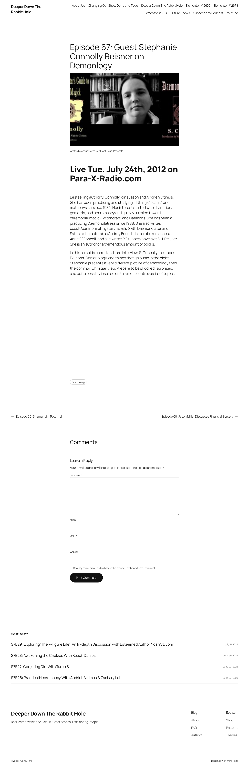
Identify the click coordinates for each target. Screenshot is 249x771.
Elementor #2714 (156, 13)
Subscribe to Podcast (208, 13)
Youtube (232, 13)
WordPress (232, 760)
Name (74, 519)
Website (74, 551)
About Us (78, 5)
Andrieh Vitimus (89, 151)
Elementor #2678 (226, 5)
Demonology (78, 382)
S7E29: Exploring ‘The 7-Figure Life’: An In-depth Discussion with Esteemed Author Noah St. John (92, 644)
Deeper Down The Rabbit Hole (26, 9)
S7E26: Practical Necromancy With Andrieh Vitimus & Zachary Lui (65, 678)
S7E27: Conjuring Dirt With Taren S (40, 667)
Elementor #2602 (198, 5)
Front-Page (106, 151)
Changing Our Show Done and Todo (113, 5)
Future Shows (180, 13)
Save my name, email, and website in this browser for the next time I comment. (114, 568)
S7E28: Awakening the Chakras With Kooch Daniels (53, 655)
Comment (76, 475)
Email (73, 535)
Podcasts (118, 151)
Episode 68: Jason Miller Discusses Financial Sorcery (197, 416)
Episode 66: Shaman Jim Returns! (39, 416)
